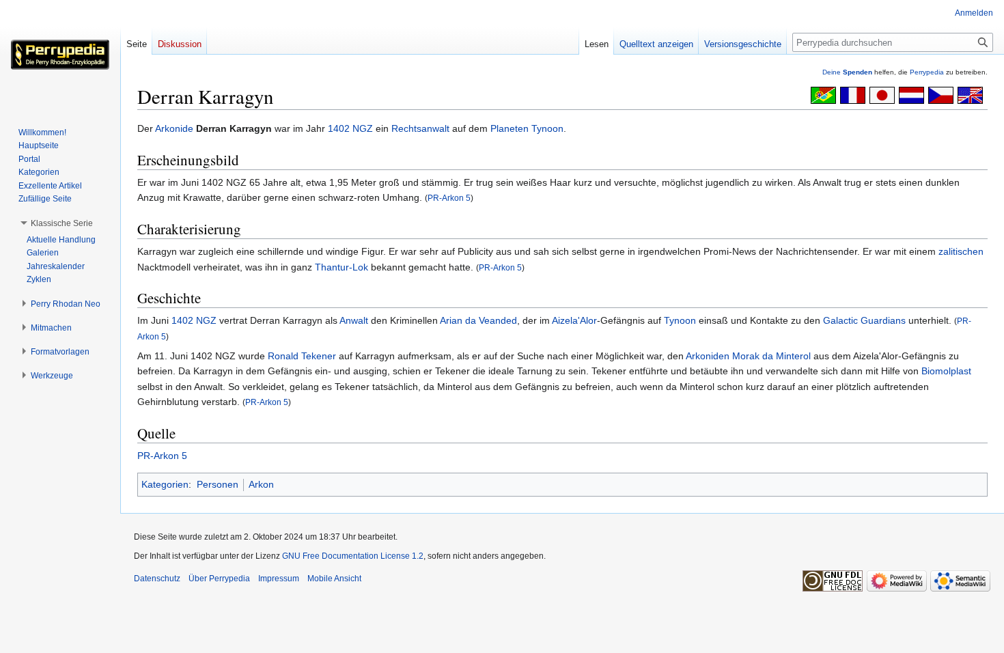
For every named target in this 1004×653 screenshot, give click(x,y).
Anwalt (353, 320)
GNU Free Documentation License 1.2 (352, 556)
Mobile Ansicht (334, 578)
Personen (217, 484)
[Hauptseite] (60, 54)
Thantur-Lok (341, 267)
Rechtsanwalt (420, 128)
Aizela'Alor (574, 320)
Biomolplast (946, 370)
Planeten (509, 128)
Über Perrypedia (219, 578)
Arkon (261, 484)
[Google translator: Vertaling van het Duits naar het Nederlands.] (911, 94)
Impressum (278, 578)
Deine (847, 72)
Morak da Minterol (771, 355)
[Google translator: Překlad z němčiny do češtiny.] (940, 94)
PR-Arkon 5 (449, 197)
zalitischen (961, 251)
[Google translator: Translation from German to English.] (970, 94)
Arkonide (174, 128)
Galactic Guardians (864, 320)
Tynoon (547, 128)
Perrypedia (927, 72)
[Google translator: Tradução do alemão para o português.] (823, 94)
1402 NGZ (350, 128)
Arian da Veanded (478, 320)
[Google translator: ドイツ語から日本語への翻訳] (882, 94)
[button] (62, 223)
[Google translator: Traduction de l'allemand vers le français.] (852, 94)
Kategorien (165, 484)
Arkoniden (707, 355)
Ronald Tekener (302, 355)
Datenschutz (157, 578)
